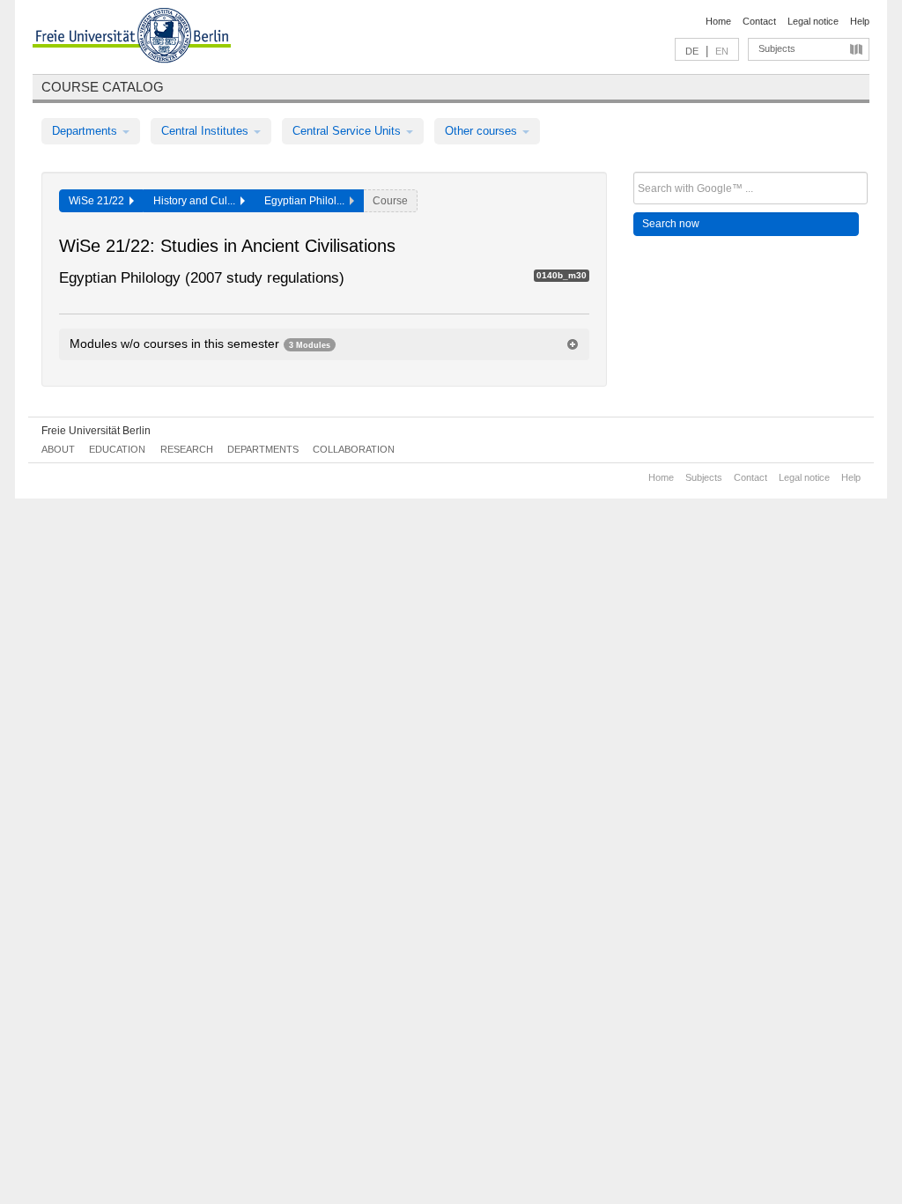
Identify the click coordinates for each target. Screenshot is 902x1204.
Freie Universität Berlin (96, 431)
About (58, 449)
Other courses (483, 130)
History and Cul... (196, 201)
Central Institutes (206, 130)
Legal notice (813, 21)
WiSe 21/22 (99, 201)
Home (718, 21)
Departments (86, 130)
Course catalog (102, 86)
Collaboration (354, 449)
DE (692, 51)
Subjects (776, 48)
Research (186, 449)
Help (859, 21)
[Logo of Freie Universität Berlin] (132, 38)
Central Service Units (348, 130)
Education (117, 449)
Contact (759, 21)
